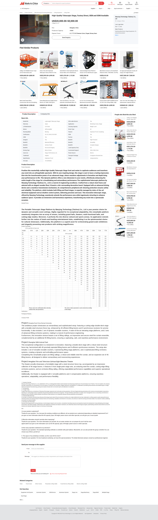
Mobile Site (114, 508)
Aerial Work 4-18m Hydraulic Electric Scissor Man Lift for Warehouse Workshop (132, 143)
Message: (27, 456)
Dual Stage (24, 496)
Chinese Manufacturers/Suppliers (59, 508)
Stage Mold (96, 492)
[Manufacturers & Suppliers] (29, 3)
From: (28, 448)
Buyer (100, 8)
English (40, 510)
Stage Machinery (85, 492)
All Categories (25, 8)
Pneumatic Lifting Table (51, 484)
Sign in (136, 4)
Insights (120, 508)
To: (29, 452)
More (116, 35)
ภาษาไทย (106, 510)
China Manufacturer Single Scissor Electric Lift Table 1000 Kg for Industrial (132, 205)
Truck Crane (29, 484)
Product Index (107, 508)
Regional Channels (98, 508)
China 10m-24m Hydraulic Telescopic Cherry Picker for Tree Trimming (132, 131)
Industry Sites (90, 508)
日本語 (97, 510)
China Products (46, 508)
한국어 (92, 510)
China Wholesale (72, 508)
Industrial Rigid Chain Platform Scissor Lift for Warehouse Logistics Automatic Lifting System (132, 155)
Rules (137, 8)
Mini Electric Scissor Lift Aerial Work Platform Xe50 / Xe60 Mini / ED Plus (132, 168)
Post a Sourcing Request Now (58, 473)
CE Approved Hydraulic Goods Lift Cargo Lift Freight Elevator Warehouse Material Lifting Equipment (132, 180)
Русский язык (64, 510)
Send (33, 470)
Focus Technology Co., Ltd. (68, 513)
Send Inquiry (66, 37)
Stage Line (74, 492)
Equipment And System (27, 492)
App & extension (118, 8)
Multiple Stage (105, 492)
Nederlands (82, 510)
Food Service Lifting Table (66, 484)
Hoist (21, 484)
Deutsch (76, 510)
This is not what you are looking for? (40, 473)
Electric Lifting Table (82, 484)
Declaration (96, 513)
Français (57, 510)
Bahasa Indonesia (125, 510)
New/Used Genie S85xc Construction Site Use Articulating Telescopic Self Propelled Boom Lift (132, 192)
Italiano (70, 510)
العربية (87, 510)
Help (109, 8)
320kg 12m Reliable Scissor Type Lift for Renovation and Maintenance (132, 118)
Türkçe (111, 510)
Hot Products (39, 508)
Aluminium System (64, 492)
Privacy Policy (103, 513)
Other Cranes (38, 484)
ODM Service (52, 492)
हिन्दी (101, 510)
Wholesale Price (81, 508)
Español (46, 510)
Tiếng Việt (116, 510)
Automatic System (41, 492)
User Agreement (88, 513)
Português (51, 510)
